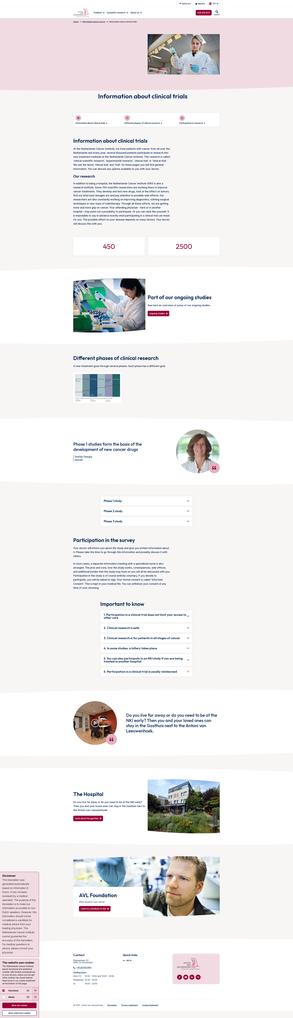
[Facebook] (179, 977)
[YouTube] (185, 977)
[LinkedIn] (191, 977)
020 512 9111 (203, 12)
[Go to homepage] (81, 12)
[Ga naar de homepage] (188, 964)
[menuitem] (98, 12)
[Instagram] (198, 977)
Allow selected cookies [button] (19, 1013)
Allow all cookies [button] (19, 1005)
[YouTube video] (95, 723)
